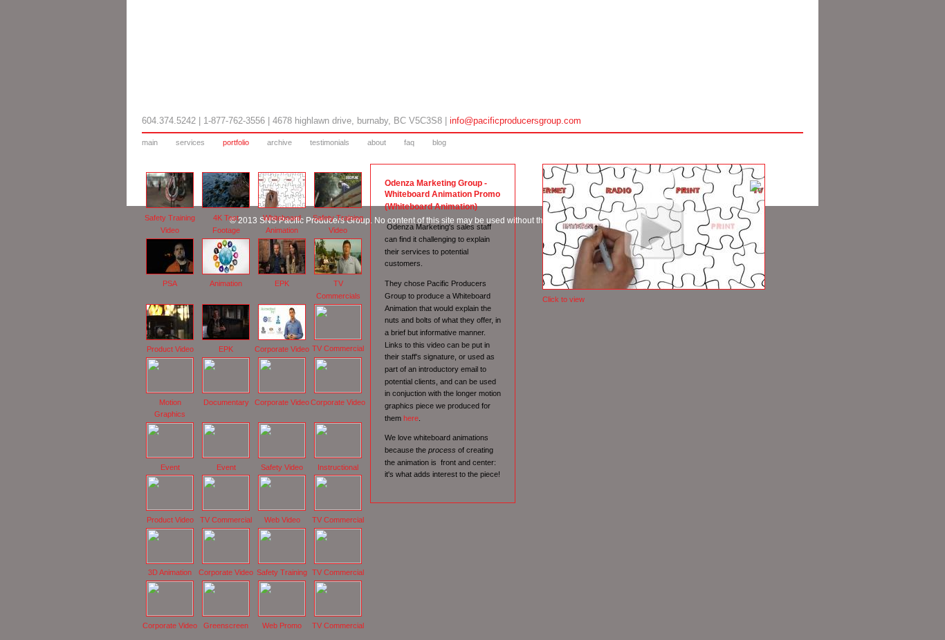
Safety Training (282, 572)
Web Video (282, 520)
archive (279, 142)
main (150, 142)
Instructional (338, 467)
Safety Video (282, 467)
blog (439, 142)
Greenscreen (225, 625)
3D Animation (170, 572)
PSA (170, 283)
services (190, 142)
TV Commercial (338, 348)
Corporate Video (282, 349)
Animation (226, 283)
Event (170, 467)
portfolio (236, 142)
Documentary (226, 402)
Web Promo (282, 625)
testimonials (329, 142)
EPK (282, 283)
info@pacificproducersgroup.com (515, 120)
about (376, 142)
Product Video (170, 349)
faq (409, 142)
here (411, 418)
